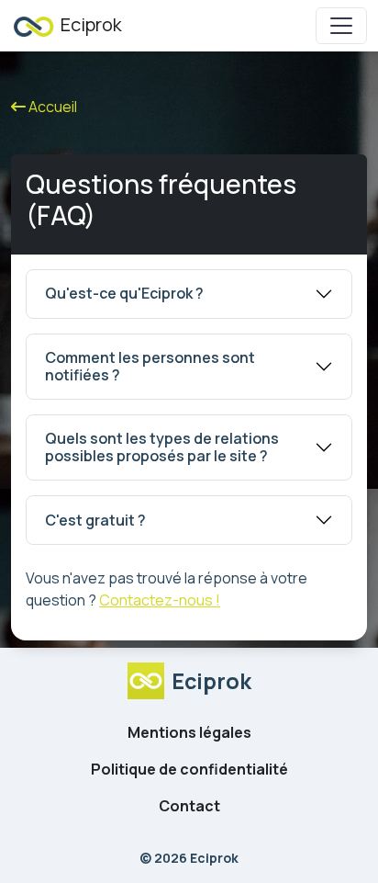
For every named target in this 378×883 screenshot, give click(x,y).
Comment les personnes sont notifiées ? (150, 366)
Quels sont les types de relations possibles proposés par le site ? (162, 447)
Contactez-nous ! (159, 600)
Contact (189, 806)
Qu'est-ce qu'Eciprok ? (124, 293)
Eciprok (89, 24)
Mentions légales (189, 732)
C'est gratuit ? (95, 520)
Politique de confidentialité (189, 769)
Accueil (51, 106)
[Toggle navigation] (341, 25)
